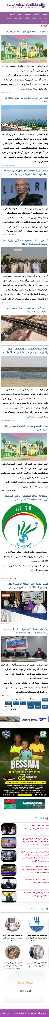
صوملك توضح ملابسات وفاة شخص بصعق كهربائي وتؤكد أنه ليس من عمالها (36, 938)
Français (44, 22)
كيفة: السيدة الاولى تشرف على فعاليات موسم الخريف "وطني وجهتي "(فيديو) (36, 827)
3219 (45, 707)
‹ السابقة (16, 699)
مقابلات (27, 18)
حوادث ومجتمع (43, 18)
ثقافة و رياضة (18, 18)
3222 (23, 703)
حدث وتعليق (27, 14)
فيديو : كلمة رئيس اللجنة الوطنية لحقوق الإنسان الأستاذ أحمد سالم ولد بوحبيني (27, 586)
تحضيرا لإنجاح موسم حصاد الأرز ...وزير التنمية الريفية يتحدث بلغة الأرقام (25, 242)
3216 (45, 700)
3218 (38, 707)
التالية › (8, 706)
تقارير (19, 14)
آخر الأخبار (37, 14)
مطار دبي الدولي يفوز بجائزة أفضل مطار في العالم (26, 100)
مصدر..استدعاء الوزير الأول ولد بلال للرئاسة (26, 32)
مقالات (34, 18)
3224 (37, 703)
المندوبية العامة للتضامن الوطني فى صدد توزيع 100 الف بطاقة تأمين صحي (26, 498)
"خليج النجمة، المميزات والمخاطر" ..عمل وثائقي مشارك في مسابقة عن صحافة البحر (25, 351)
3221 (16, 703)
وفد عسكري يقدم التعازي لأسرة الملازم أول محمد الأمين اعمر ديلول (12, 938)
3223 (30, 703)
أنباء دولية (12, 14)
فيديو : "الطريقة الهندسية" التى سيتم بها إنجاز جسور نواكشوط (27, 310)
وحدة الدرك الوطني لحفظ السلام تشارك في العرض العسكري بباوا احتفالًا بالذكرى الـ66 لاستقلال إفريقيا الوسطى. (35, 869)
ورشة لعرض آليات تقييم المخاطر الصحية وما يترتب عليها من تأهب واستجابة (25, 631)
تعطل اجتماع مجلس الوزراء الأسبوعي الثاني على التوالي (25, 428)
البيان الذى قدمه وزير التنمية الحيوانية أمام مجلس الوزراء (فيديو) (36, 894)
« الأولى (30, 699)
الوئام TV (39, 818)
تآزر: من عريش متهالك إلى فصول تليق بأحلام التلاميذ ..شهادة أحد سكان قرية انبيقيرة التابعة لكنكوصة (36, 842)
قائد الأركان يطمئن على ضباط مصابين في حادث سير (37, 964)
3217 (31, 707)
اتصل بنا (9, 18)
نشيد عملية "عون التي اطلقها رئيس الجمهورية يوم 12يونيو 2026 (37, 881)
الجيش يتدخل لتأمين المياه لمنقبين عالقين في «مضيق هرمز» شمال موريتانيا (12, 966)
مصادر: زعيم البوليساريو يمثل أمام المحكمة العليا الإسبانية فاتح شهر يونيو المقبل (26, 173)
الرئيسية (45, 14)
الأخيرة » (12, 710)
